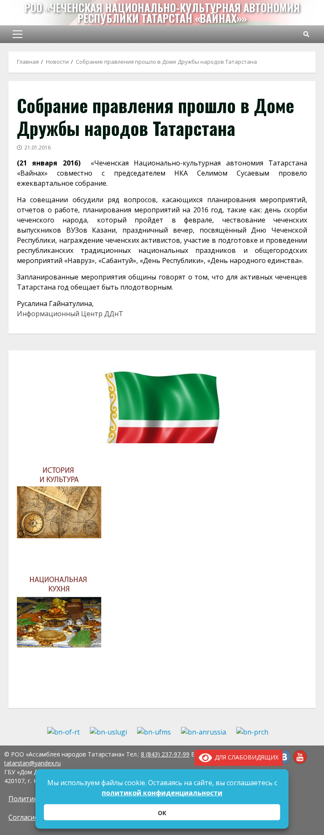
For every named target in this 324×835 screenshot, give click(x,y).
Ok (162, 813)
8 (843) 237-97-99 (165, 754)
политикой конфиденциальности (162, 792)
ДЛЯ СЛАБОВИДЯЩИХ (245, 757)
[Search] (306, 34)
